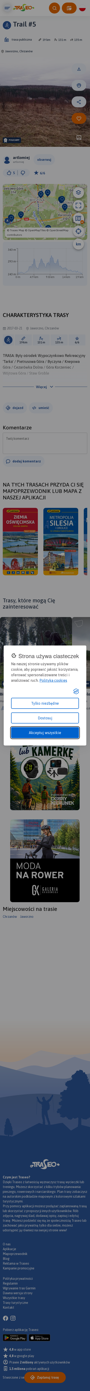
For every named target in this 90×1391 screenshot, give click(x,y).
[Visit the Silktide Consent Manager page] (76, 691)
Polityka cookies (53, 680)
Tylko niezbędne (45, 703)
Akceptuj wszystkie (45, 733)
